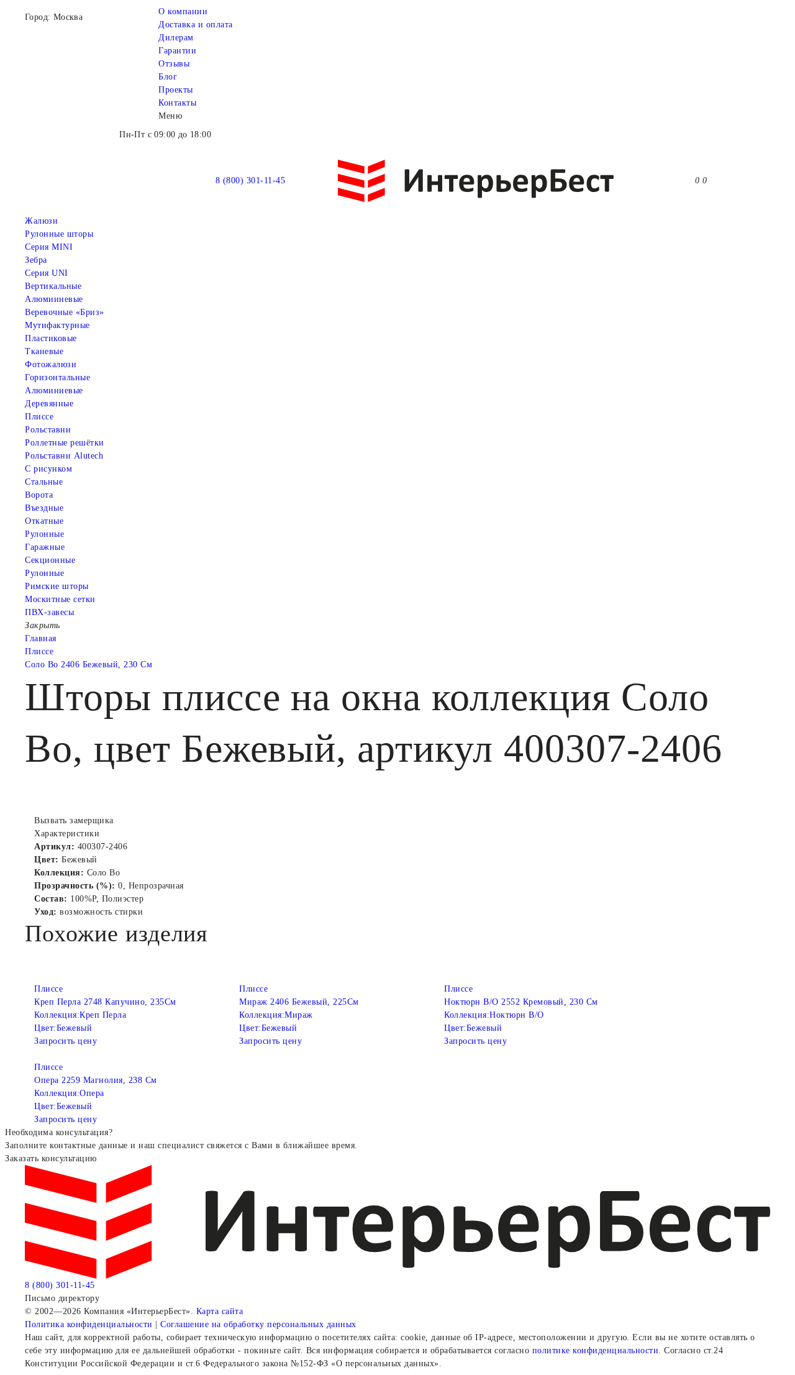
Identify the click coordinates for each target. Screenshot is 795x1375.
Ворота (39, 495)
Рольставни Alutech (64, 455)
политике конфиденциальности (595, 1350)
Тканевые (44, 351)
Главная (41, 638)
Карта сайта (219, 1311)
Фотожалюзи (50, 364)
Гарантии (177, 50)
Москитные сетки (60, 599)
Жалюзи (41, 221)
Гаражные (45, 547)
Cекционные (50, 560)
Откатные (44, 521)
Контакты (177, 102)
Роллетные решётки (64, 442)
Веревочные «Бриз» (64, 312)
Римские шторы (57, 586)
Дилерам (176, 37)
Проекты (175, 89)
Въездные (44, 508)
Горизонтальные (57, 377)
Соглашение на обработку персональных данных (258, 1324)
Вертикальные (53, 286)
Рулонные (44, 534)
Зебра (36, 260)
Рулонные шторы (59, 234)
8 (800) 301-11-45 (251, 180)
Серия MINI (49, 247)
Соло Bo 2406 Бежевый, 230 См (88, 664)
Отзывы (173, 63)
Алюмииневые (54, 299)
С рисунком (48, 468)
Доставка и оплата (195, 24)
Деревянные (49, 403)
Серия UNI (46, 273)
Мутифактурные (57, 325)
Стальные (44, 482)
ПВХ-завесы (49, 612)
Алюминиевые (54, 390)
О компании (182, 11)
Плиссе (39, 416)
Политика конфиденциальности (89, 1324)
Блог (167, 76)
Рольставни (48, 429)
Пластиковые (51, 338)
